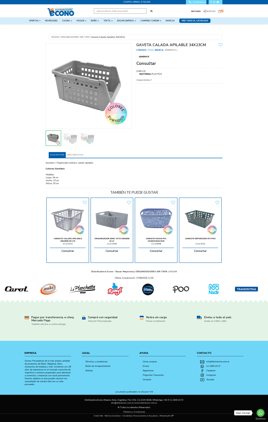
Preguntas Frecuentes (153, 375)
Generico (170, 50)
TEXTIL (107, 20)
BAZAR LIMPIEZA (125, 20)
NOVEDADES (51, 20)
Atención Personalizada (99, 321)
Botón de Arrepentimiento (97, 366)
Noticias (89, 370)
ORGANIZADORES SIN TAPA (75, 37)
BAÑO (94, 20)
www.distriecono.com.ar (146, 403)
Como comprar (150, 361)
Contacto (147, 379)
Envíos (146, 366)
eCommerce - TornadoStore (122, 416)
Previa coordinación (155, 321)
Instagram (211, 375)
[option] (16, 289)
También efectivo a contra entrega (48, 324)
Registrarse (148, 370)
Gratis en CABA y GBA (215, 321)
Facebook (210, 370)
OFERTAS (34, 20)
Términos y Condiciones (134, 412)
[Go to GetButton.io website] (261, 419)
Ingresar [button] (211, 11)
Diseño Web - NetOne (102, 416)
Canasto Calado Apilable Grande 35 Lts (68, 239)
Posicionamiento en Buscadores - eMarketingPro (152, 416)
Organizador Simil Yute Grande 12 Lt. (112, 239)
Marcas (170, 20)
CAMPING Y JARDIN (150, 20)
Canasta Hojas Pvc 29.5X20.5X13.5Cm (156, 239)
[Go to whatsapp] (260, 413)
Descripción (57, 155)
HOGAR (81, 20)
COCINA (66, 20)
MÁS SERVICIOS (75, 155)
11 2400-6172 (213, 366)
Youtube (210, 379)
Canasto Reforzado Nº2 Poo (200, 238)
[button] (172, 416)
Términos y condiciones (96, 361)
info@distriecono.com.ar (217, 361)
